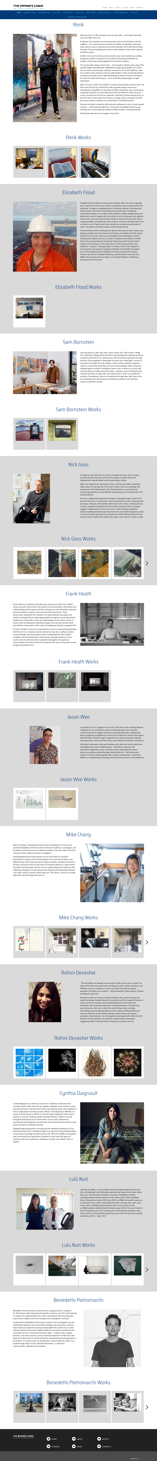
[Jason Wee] (45, 745)
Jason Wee (80, 12)
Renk (19, 12)
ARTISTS (118, 7)
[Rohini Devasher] (45, 1002)
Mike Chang (90, 12)
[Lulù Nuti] (45, 1209)
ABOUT (111, 7)
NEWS (132, 7)
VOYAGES (125, 7)
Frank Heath (68, 12)
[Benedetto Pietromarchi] (112, 1338)
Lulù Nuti (134, 12)
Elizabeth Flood (30, 12)
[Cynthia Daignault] (112, 1133)
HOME (105, 7)
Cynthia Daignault (120, 12)
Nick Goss (56, 12)
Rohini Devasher (104, 12)
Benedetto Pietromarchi (77, 17)
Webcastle (141, 1458)
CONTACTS (139, 7)
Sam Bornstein (44, 12)
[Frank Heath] (112, 624)
